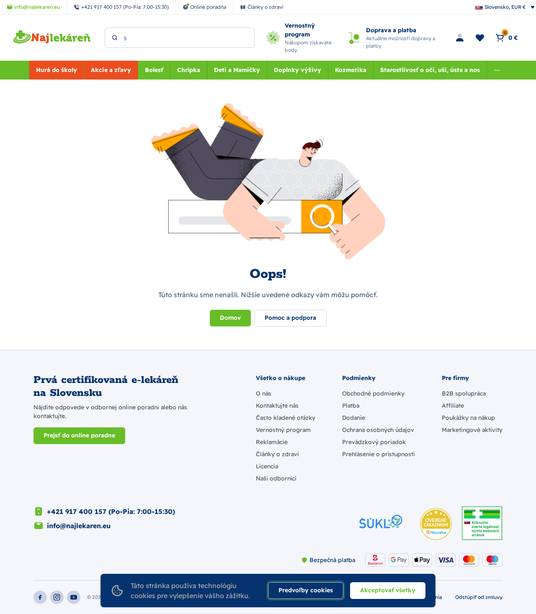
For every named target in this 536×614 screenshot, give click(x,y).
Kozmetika (350, 70)
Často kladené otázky (285, 417)
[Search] (114, 37)
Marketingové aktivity (472, 430)
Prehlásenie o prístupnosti (378, 454)
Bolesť (154, 70)
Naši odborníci (276, 478)
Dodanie (353, 417)
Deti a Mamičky (237, 70)
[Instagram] (57, 597)
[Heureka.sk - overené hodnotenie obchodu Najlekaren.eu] (436, 524)
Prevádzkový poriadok (374, 442)
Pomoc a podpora (290, 317)
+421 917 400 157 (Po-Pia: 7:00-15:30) (111, 511)
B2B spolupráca (464, 393)
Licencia (267, 466)
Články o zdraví (277, 454)
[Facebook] (40, 597)
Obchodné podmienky (373, 393)
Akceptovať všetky (387, 590)
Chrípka (188, 70)
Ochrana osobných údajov (378, 430)
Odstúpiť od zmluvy (478, 597)
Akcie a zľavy (111, 70)
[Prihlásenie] (459, 37)
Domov (230, 317)
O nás (263, 393)
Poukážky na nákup (468, 417)
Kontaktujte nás (277, 405)
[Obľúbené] (480, 37)
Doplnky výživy (297, 70)
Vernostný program (283, 430)
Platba (350, 405)
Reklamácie (272, 442)
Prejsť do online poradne (79, 435)
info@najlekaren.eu (79, 526)
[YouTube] (73, 597)
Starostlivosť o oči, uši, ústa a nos (430, 70)
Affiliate (453, 405)
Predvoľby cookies (305, 590)
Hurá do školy (56, 70)
